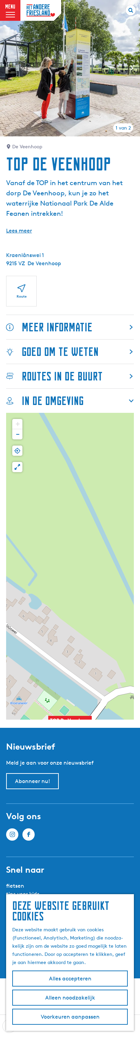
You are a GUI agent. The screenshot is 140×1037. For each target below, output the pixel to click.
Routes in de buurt (62, 376)
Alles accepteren (70, 978)
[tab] (123, 127)
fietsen (15, 886)
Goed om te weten (60, 351)
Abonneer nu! (32, 781)
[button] (17, 424)
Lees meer (19, 230)
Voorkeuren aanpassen (70, 1016)
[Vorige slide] (8, 68)
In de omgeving (53, 400)
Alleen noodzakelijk (70, 997)
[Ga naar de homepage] (40, 10)
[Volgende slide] (132, 68)
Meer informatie (57, 327)
